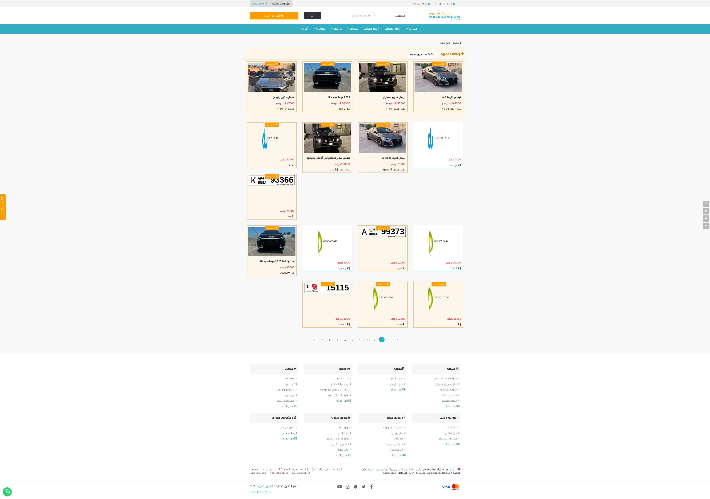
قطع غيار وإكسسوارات (446, 384)
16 (337, 340)
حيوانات (321, 28)
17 (330, 340)
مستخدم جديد (420, 4)
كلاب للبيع (290, 384)
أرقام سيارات (392, 28)
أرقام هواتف (371, 28)
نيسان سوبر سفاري (394, 97)
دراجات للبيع (343, 379)
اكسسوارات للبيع (341, 444)
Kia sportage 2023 (339, 97)
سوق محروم (263, 486)
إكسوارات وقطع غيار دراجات (335, 390)
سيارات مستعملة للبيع (446, 379)
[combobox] (389, 15)
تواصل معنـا (258, 4)
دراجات (337, 28)
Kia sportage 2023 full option (277, 261)
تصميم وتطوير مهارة (261, 492)
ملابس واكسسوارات (393, 428)
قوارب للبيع (343, 428)
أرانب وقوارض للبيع (286, 390)
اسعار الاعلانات (282, 469)
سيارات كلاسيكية (449, 390)
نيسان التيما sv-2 (451, 97)
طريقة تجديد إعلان (300, 473)
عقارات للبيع (397, 379)
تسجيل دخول (446, 4)
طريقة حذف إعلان (279, 473)
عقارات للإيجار (397, 384)
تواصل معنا (266, 469)
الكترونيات (398, 439)
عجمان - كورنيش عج (284, 97)
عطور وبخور (397, 433)
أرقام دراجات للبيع (340, 384)
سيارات (412, 28)
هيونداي (290, 109)
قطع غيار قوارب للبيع (338, 439)
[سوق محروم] (444, 15)
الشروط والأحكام (322, 469)
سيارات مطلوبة (450, 401)
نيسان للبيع (455, 109)
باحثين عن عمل (288, 428)
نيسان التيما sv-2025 (393, 158)
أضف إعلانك (450, 406)
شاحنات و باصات (449, 395)
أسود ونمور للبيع (286, 401)
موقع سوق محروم (378, 469)
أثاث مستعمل (396, 450)
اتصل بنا (254, 469)
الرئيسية (457, 43)
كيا (348, 109)
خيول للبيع (290, 395)
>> (315, 340)
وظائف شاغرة (288, 433)
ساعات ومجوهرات (394, 444)
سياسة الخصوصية (301, 469)
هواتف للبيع (451, 433)
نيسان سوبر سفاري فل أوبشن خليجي (328, 158)
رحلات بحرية (343, 450)
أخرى (304, 28)
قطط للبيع (290, 379)
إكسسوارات (451, 428)
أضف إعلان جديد (272, 16)
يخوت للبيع (344, 433)
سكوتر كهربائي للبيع (338, 395)
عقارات (353, 28)
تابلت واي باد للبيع (448, 439)
